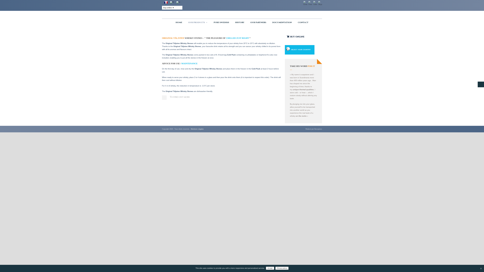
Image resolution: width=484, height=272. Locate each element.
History (239, 22)
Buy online (167, 7)
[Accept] (481, 268)
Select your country (301, 49)
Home (179, 22)
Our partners (258, 22)
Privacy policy (282, 268)
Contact (303, 22)
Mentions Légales (197, 129)
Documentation (282, 22)
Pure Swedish (221, 22)
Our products (196, 22)
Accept (270, 268)
